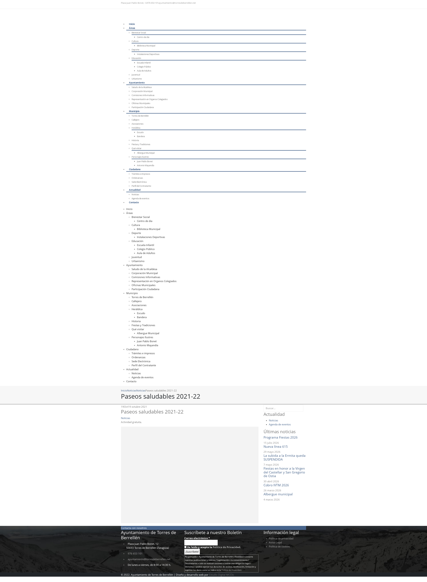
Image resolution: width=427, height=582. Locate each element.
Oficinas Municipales (143, 285)
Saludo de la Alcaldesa (141, 87)
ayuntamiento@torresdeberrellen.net (177, 3)
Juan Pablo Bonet (145, 161)
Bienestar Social (139, 32)
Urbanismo (138, 261)
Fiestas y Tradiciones (141, 144)
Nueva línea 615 (276, 446)
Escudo (140, 132)
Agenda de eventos (142, 377)
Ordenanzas (137, 177)
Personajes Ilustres (140, 156)
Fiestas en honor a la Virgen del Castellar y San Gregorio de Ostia (284, 472)
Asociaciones (137, 123)
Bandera (141, 136)
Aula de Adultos (144, 70)
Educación (136, 58)
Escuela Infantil (143, 62)
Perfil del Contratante (144, 365)
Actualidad (134, 189)
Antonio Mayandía (145, 165)
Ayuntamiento (137, 82)
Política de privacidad (281, 538)
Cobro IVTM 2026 (276, 485)
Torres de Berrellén (140, 115)
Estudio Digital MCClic (221, 574)
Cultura (135, 41)
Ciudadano (135, 169)
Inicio (129, 209)
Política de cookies (279, 546)
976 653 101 (152, 3)
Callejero (135, 119)
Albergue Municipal (145, 152)
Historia (135, 140)
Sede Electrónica (141, 361)
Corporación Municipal (142, 91)
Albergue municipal (278, 494)
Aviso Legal (275, 542)
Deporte (135, 49)
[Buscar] (304, 408)
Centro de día (143, 37)
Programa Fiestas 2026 (281, 437)
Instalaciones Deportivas (148, 54)
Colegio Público (144, 66)
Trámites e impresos (141, 173)
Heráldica (136, 127)
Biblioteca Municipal (146, 45)
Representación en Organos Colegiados (149, 99)
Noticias (136, 373)
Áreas (132, 28)
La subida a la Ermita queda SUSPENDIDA (285, 457)
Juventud (137, 257)
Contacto (134, 202)
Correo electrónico (197, 538)
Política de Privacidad (226, 547)
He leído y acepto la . (213, 547)
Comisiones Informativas (143, 95)
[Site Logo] (141, 15)
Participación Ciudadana (143, 107)
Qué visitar (136, 148)
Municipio (134, 111)
